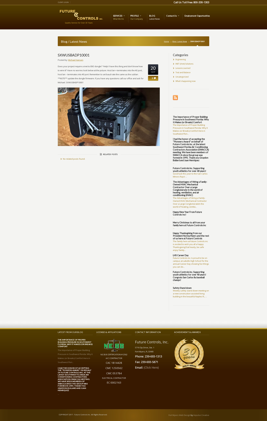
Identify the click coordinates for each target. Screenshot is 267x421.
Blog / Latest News (179, 41)
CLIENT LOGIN (63, 2)
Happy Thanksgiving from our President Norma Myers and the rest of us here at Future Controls (191, 236)
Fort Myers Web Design (179, 415)
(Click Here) (151, 367)
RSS (175, 97)
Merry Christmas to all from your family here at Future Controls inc (189, 223)
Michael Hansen (75, 60)
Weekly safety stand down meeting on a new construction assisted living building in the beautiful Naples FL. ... (191, 293)
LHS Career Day (181, 255)
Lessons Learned (183, 68)
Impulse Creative (201, 415)
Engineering (181, 59)
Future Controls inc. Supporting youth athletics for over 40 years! (189, 169)
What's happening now (185, 81)
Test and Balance (183, 72)
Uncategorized (182, 76)
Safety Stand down (182, 288)
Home (166, 41)
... (173, 163)
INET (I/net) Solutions (184, 63)
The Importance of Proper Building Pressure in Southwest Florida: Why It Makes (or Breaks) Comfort (191, 120)
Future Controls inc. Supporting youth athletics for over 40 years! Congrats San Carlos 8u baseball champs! (189, 276)
